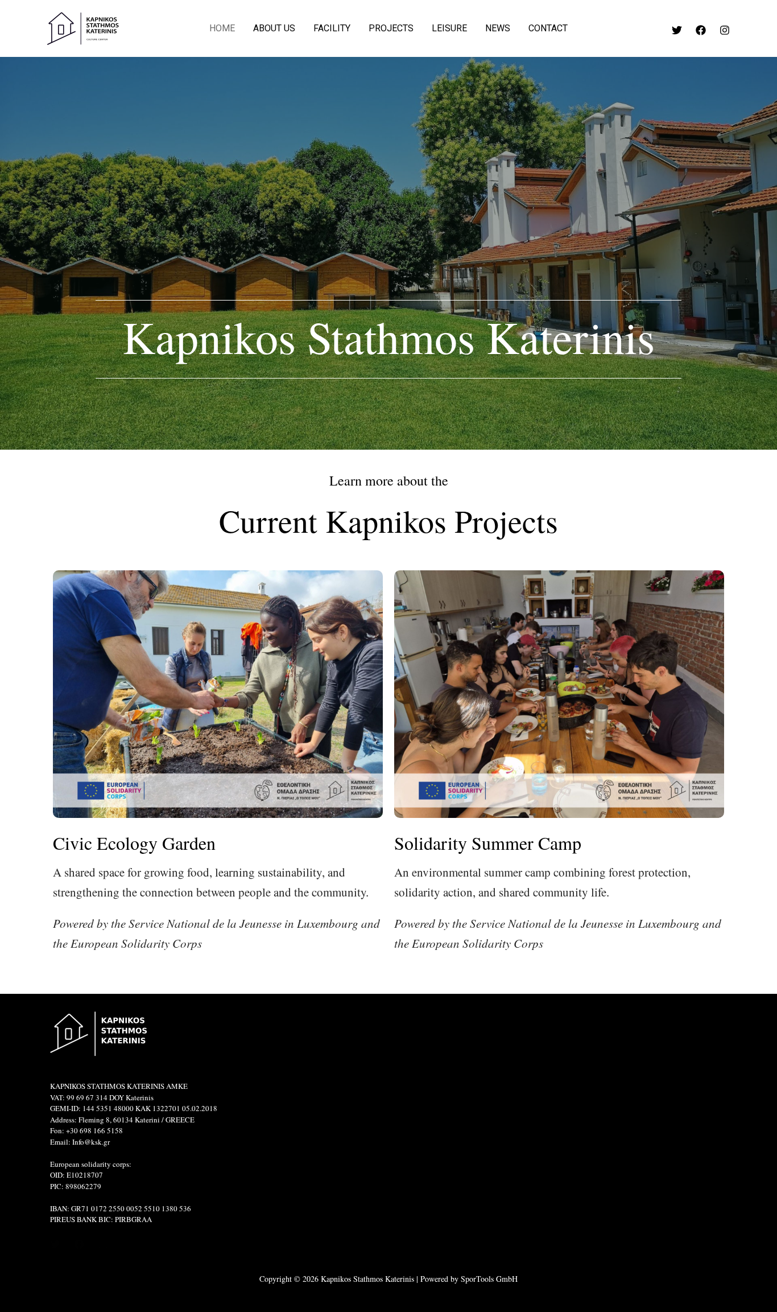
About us (274, 28)
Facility (331, 28)
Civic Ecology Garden (134, 842)
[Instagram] (725, 30)
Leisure (449, 28)
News (497, 28)
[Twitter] (677, 30)
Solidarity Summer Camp (487, 842)
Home (222, 28)
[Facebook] (701, 30)
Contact (548, 28)
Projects (391, 28)
